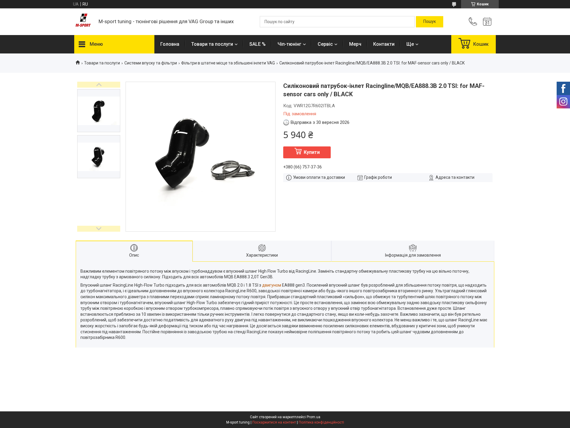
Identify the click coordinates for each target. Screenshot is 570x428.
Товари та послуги (212, 44)
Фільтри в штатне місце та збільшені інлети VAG (228, 63)
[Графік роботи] (487, 22)
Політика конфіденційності (321, 422)
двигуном (271, 285)
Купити (312, 152)
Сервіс (325, 44)
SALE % (257, 44)
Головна (169, 44)
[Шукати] (429, 21)
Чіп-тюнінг (289, 44)
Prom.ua (313, 417)
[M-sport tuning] (83, 22)
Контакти (384, 44)
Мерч (355, 44)
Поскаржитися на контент (274, 422)
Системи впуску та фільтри (150, 63)
